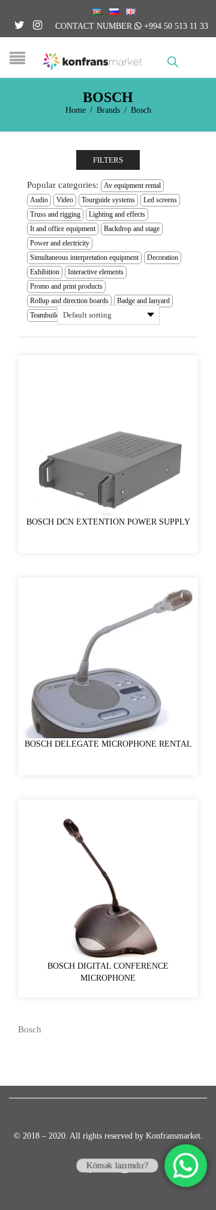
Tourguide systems (108, 200)
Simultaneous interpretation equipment (84, 257)
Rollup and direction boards (69, 300)
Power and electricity (59, 243)
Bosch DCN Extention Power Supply (108, 521)
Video (64, 200)
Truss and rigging (55, 214)
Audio (39, 200)
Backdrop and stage (132, 228)
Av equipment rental (132, 185)
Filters (108, 159)
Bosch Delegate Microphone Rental (108, 743)
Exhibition (44, 272)
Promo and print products (66, 286)
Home (75, 110)
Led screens (160, 200)
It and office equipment (62, 228)
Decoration (162, 257)
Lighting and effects (117, 214)
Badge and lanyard (143, 300)
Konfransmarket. (174, 1135)
